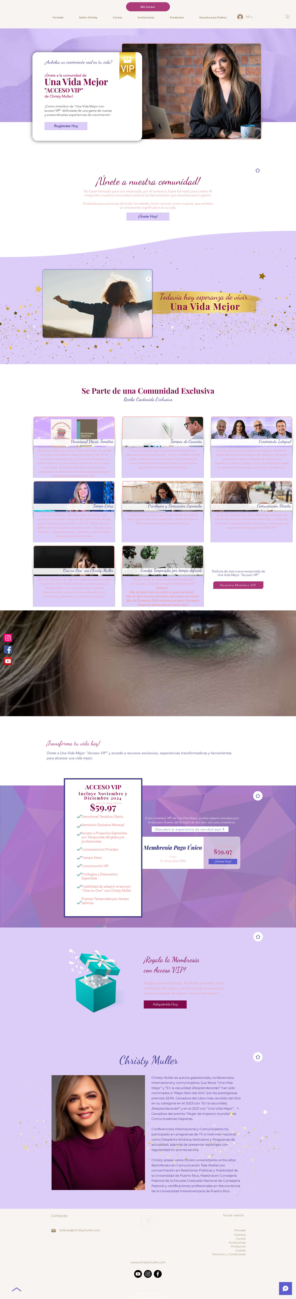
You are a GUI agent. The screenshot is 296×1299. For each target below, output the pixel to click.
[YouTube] (8, 661)
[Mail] (53, 1230)
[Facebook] (8, 649)
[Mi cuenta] (239, 17)
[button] (287, 16)
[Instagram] (8, 638)
